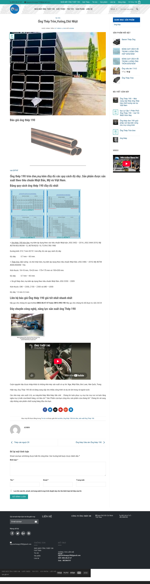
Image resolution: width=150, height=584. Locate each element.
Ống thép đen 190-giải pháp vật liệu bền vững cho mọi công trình (129, 123)
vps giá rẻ (5, 574)
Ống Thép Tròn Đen (127, 130)
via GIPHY (14, 170)
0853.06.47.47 (16, 2)
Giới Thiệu (86, 2)
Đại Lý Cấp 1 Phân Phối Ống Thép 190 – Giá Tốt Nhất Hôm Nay (129, 113)
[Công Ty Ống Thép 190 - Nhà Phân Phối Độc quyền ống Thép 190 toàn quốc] (20, 9)
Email (46, 480)
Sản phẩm (103, 2)
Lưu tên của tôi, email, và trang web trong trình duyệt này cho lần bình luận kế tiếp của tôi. (48, 491)
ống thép (123, 138)
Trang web (80, 480)
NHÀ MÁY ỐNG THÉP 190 (70, 2)
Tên (12, 480)
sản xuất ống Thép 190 (86, 418)
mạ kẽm (60, 418)
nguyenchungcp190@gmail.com (38, 2)
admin (71, 28)
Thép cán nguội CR (21, 442)
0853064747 (67, 560)
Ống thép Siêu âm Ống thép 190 (89, 442)
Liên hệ (112, 2)
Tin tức (95, 2)
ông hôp (117, 24)
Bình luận (14, 460)
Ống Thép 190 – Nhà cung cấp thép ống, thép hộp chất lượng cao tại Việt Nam (129, 102)
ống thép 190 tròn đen (70, 418)
